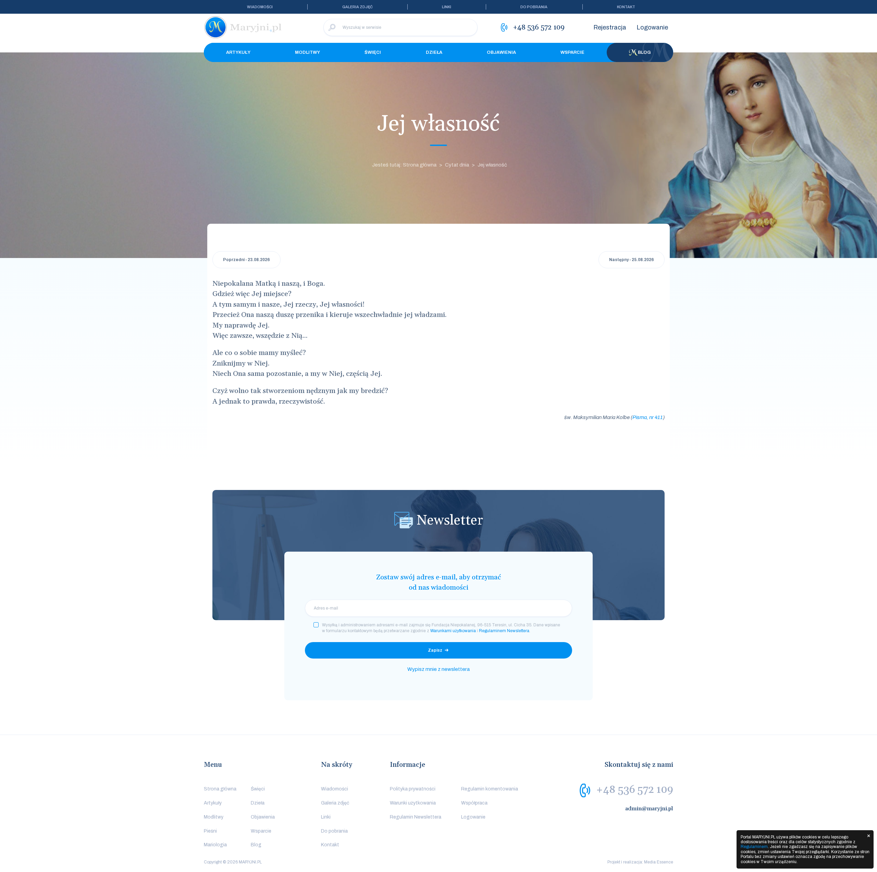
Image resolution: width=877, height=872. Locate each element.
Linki (446, 7)
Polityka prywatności (412, 788)
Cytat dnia (457, 165)
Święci (373, 52)
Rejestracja (609, 27)
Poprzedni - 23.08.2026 (246, 259)
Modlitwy (307, 52)
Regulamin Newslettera (415, 817)
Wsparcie (572, 52)
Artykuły (238, 52)
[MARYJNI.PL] (243, 27)
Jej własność (492, 165)
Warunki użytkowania (413, 803)
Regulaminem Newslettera (504, 630)
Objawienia (501, 52)
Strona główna (220, 788)
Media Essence (658, 862)
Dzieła (434, 52)
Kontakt (626, 7)
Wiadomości (260, 7)
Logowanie (652, 27)
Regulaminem (754, 846)
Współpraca (474, 803)
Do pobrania (533, 7)
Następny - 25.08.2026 (631, 259)
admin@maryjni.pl (649, 808)
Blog (644, 52)
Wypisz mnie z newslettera (438, 669)
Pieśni (210, 831)
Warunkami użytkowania (453, 630)
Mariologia (215, 844)
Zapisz (435, 650)
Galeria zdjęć (357, 7)
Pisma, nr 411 (647, 417)
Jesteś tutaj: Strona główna (404, 165)
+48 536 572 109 (634, 789)
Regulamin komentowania (489, 788)
